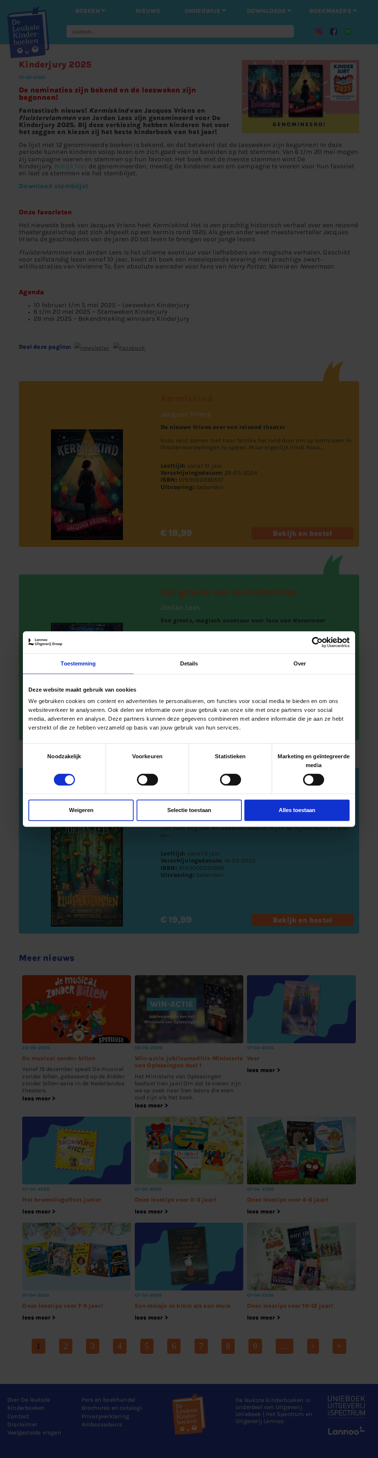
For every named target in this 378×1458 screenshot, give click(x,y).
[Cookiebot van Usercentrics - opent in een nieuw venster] (317, 642)
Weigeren (81, 810)
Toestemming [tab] (78, 663)
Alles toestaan (297, 810)
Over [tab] (299, 663)
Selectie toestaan (189, 810)
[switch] (147, 780)
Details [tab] (189, 663)
